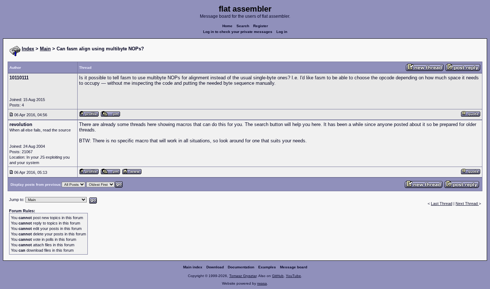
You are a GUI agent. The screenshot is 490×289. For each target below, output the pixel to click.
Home (227, 26)
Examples (267, 267)
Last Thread (441, 203)
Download (215, 267)
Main (45, 48)
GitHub (278, 276)
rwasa (262, 283)
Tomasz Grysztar (242, 276)
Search (242, 26)
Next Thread (467, 203)
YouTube (293, 276)
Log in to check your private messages (237, 32)
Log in (281, 32)
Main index (192, 267)
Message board (293, 267)
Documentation (241, 267)
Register (260, 26)
